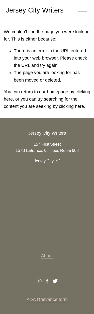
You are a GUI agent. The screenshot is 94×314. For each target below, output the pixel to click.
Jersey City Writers (35, 10)
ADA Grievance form (47, 299)
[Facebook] (47, 280)
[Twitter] (55, 280)
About (47, 255)
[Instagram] (39, 280)
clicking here (71, 106)
